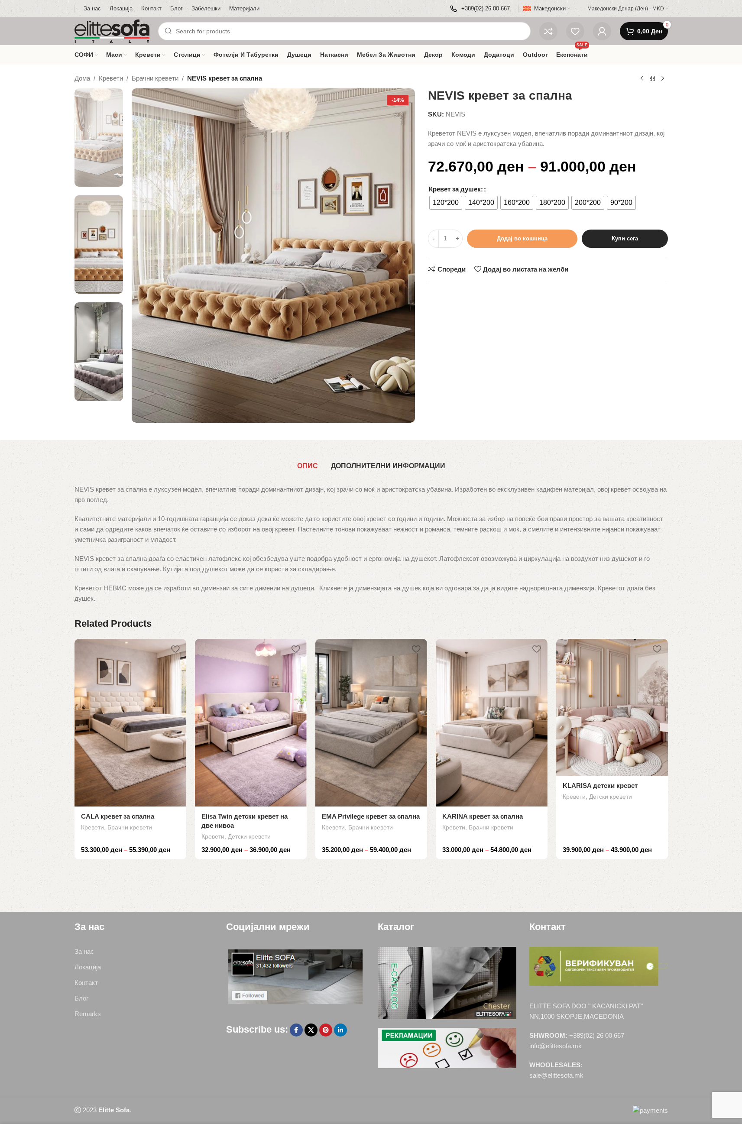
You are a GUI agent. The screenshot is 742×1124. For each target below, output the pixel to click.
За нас (84, 951)
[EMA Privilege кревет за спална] (371, 723)
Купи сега (625, 238)
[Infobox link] (480, 9)
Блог (81, 998)
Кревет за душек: (456, 189)
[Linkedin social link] (340, 1030)
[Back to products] (652, 79)
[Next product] (663, 79)
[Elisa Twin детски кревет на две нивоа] (251, 723)
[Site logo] (112, 30)
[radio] (446, 202)
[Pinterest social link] (325, 1030)
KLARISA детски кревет (600, 785)
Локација (88, 967)
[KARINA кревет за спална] (492, 723)
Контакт (86, 982)
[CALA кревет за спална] (130, 723)
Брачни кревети (155, 78)
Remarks (88, 1013)
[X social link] (311, 1030)
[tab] (307, 466)
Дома (82, 78)
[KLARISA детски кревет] (612, 707)
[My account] (602, 31)
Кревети (111, 78)
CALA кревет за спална (117, 816)
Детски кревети (249, 836)
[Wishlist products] (575, 31)
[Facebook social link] (296, 1030)
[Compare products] (548, 31)
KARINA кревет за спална (482, 816)
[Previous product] (642, 79)
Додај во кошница (522, 238)
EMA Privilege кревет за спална (371, 816)
